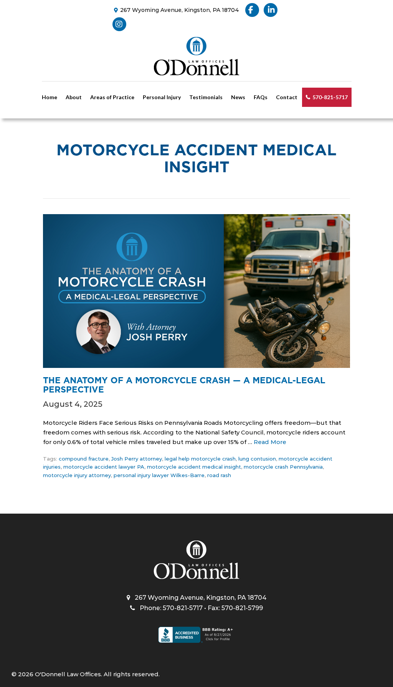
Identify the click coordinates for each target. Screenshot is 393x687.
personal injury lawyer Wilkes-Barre (159, 475)
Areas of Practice (112, 97)
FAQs (261, 97)
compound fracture (84, 459)
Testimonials (206, 97)
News (238, 97)
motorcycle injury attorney (77, 475)
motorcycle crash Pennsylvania (283, 467)
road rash (219, 475)
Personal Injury (162, 97)
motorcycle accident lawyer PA (103, 467)
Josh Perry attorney (136, 459)
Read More (270, 442)
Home (49, 97)
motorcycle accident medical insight (194, 467)
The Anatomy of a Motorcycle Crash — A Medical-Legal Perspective (184, 384)
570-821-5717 (330, 97)
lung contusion (257, 459)
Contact (286, 97)
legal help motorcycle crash (200, 459)
